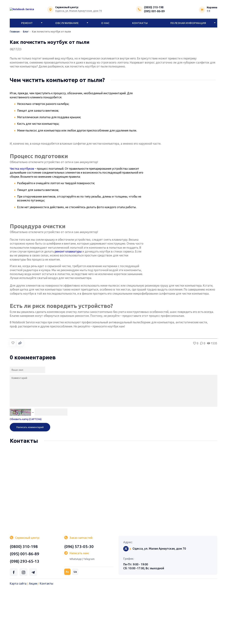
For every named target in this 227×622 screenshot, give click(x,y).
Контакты (140, 22)
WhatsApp (75, 559)
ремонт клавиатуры (68, 251)
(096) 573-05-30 (79, 546)
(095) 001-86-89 (154, 11)
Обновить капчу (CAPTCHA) (25, 419)
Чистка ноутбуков (22, 168)
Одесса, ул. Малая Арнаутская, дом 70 (78, 10)
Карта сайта (18, 583)
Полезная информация (188, 22)
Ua (75, 571)
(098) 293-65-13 (24, 561)
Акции (33, 583)
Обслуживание (67, 22)
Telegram (89, 559)
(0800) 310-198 (154, 7)
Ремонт (27, 22)
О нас (105, 22)
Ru (67, 571)
